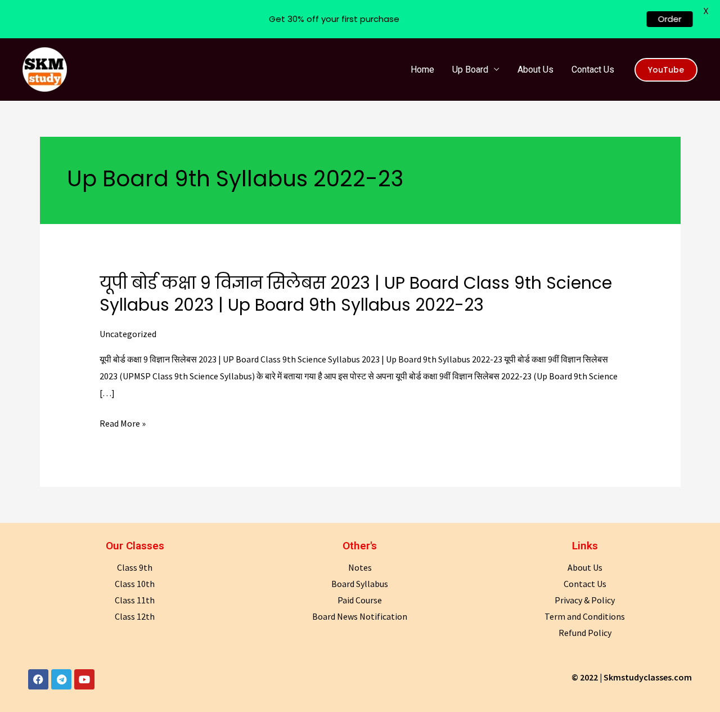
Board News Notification (359, 616)
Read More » (123, 423)
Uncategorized (128, 333)
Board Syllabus (359, 583)
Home (422, 69)
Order (664, 19)
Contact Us (593, 69)
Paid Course (360, 600)
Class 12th (135, 616)
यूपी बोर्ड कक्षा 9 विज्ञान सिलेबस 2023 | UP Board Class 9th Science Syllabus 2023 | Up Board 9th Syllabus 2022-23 (356, 294)
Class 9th (134, 567)
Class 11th (135, 600)
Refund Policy (585, 632)
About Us (536, 69)
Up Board (470, 69)
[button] (666, 70)
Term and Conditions (584, 616)
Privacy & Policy (585, 600)
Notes (360, 567)
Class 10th (135, 583)
